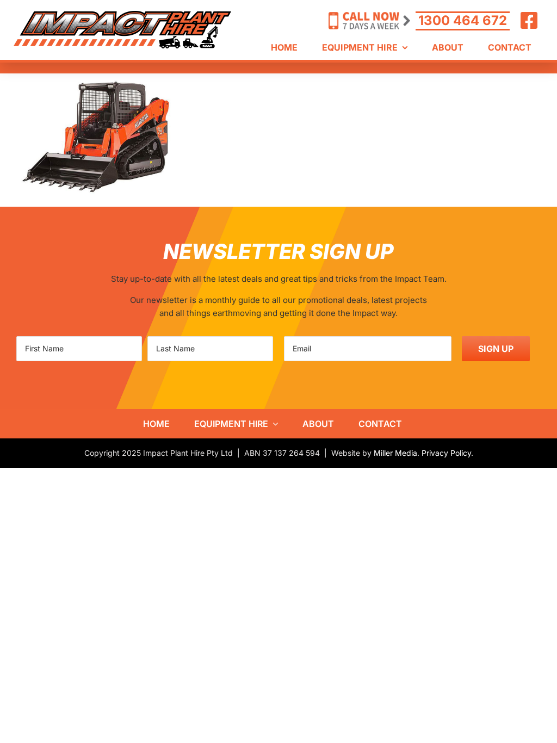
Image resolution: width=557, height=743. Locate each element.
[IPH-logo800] (122, 15)
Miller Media (395, 452)
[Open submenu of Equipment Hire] (273, 423)
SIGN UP (495, 348)
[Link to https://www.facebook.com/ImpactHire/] (529, 20)
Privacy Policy (446, 452)
